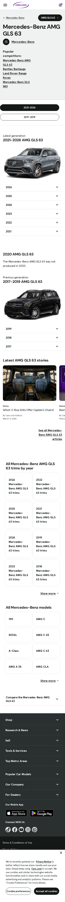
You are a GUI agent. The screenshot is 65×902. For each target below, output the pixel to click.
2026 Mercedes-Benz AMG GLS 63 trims (18, 486)
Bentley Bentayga (14, 69)
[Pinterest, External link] (34, 829)
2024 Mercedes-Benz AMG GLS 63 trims (18, 544)
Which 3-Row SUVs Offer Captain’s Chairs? (28, 410)
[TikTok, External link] (8, 829)
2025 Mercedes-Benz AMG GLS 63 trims (18, 515)
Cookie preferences (18, 891)
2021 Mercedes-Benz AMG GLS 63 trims (46, 515)
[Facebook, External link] (14, 829)
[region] (32, 875)
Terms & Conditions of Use (17, 842)
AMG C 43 (42, 635)
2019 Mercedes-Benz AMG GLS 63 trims (46, 544)
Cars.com (36, 868)
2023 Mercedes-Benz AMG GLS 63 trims (18, 572)
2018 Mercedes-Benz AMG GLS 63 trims (46, 572)
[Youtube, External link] (21, 829)
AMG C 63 (42, 651)
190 (11, 619)
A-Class (14, 651)
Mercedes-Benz (15, 17)
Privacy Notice (43, 861)
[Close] (61, 853)
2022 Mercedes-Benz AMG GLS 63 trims (46, 486)
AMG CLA (42, 666)
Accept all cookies (46, 891)
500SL (13, 635)
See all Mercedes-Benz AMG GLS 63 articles (50, 434)
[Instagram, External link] (28, 829)
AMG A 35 (15, 666)
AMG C (40, 619)
